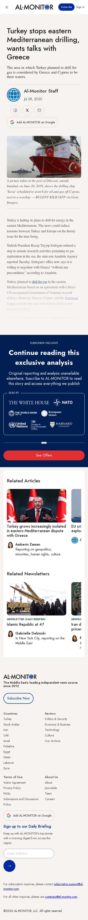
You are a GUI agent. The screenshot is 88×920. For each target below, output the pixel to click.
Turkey (7, 719)
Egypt (6, 752)
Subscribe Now (18, 698)
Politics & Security (56, 719)
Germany (13, 328)
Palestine (8, 746)
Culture (49, 735)
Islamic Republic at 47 (25, 624)
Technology (52, 730)
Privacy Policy (12, 788)
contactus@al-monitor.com (61, 897)
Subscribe (66, 7)
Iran (5, 730)
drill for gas (39, 281)
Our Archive (52, 741)
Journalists (51, 788)
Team (48, 793)
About (48, 782)
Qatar (7, 757)
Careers (50, 799)
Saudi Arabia (11, 724)
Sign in (80, 7)
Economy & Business (57, 724)
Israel (6, 741)
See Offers (44, 455)
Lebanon (8, 763)
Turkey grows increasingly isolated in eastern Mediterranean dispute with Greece (36, 531)
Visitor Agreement (14, 782)
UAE (6, 735)
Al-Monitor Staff (41, 90)
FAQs (6, 793)
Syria (6, 768)
